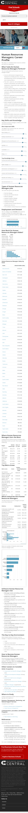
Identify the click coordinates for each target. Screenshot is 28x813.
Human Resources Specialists (10, 689)
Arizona (4, 339)
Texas (3, 327)
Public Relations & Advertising (11, 716)
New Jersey (5, 284)
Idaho (3, 388)
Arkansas (4, 422)
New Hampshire (6, 345)
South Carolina (5, 379)
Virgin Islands (5, 428)
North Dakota (5, 348)
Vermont (4, 367)
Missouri (4, 330)
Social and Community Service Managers (13, 681)
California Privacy (20, 792)
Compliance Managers (9, 684)
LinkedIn (4, 804)
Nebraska (4, 358)
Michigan (4, 324)
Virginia (4, 290)
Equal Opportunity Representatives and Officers (15, 686)
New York (4, 274)
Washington (5, 278)
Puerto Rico (5, 432)
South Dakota (5, 404)
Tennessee (4, 364)
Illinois (3, 314)
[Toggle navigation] (25, 2)
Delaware (4, 305)
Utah (3, 333)
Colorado (4, 293)
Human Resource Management (11, 708)
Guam (3, 425)
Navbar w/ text (9, 2)
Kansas (4, 351)
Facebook (4, 801)
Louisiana (4, 413)
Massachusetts (5, 268)
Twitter (3, 808)
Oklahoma (4, 401)
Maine (3, 370)
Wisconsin (4, 321)
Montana (4, 410)
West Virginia (5, 407)
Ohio (3, 342)
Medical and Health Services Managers (13, 678)
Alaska (3, 373)
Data (7, 792)
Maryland (4, 299)
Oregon (4, 311)
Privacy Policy (12, 792)
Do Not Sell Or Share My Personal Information (11, 794)
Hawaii (3, 382)
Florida (3, 361)
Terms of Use (4, 796)
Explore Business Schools (11, 757)
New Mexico (5, 385)
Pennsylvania (5, 336)
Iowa (3, 376)
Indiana (4, 355)
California (4, 281)
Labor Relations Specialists (10, 691)
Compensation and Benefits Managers (12, 671)
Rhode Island (5, 287)
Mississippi (4, 419)
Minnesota (4, 296)
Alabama (4, 398)
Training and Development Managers (12, 674)
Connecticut (5, 302)
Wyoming (4, 391)
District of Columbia (6, 271)
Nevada (4, 416)
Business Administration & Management (13, 706)
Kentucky (4, 395)
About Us (3, 792)
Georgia (4, 308)
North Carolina (5, 318)
